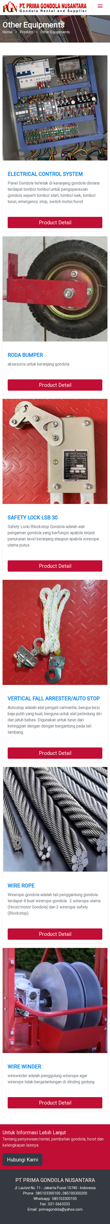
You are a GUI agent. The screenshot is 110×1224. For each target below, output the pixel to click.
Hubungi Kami (22, 1160)
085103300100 (48, 1193)
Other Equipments (55, 32)
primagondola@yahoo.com (61, 1209)
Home (7, 32)
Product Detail (55, 222)
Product (26, 32)
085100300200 (75, 1193)
